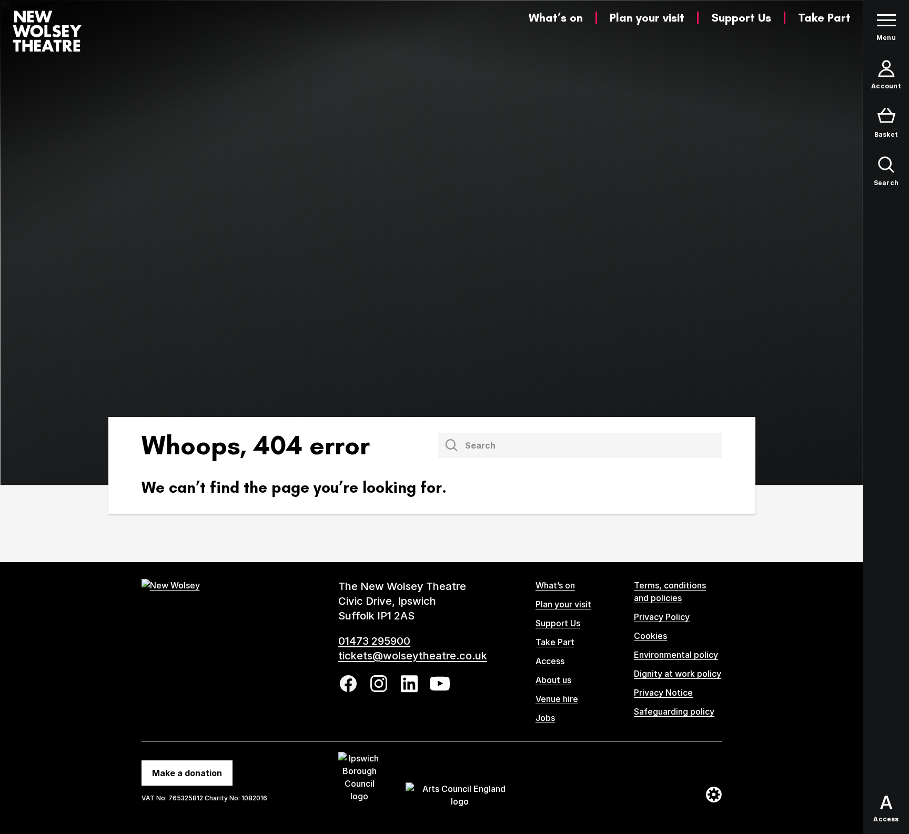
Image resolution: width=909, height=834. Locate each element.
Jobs (545, 718)
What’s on (556, 18)
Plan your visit (647, 18)
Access (550, 661)
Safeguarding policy (674, 711)
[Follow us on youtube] (440, 684)
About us (553, 680)
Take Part (824, 18)
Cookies (650, 635)
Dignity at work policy (677, 673)
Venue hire (557, 699)
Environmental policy (676, 654)
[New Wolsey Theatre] (47, 31)
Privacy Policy (662, 617)
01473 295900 (374, 641)
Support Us (741, 18)
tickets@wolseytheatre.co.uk (412, 655)
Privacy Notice (663, 692)
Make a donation (187, 773)
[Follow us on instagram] (379, 684)
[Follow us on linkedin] (409, 684)
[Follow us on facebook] (348, 684)
